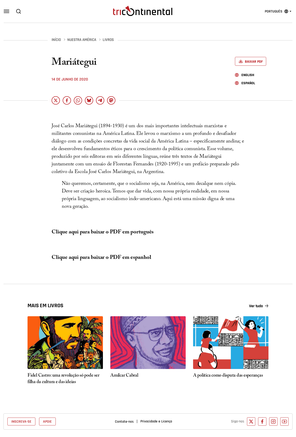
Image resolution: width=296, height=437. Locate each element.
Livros (108, 40)
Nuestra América (81, 40)
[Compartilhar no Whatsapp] (78, 100)
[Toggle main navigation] (6, 11)
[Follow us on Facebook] (262, 421)
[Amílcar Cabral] (148, 342)
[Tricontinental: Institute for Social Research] (142, 11)
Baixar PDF (254, 61)
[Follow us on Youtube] (284, 421)
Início (56, 40)
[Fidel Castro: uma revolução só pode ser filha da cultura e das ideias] (65, 342)
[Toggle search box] (18, 11)
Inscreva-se (21, 421)
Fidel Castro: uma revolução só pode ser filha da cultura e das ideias (63, 379)
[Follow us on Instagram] (273, 421)
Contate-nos (124, 421)
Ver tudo (256, 306)
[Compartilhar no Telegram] (100, 100)
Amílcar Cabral (124, 376)
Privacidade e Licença (156, 421)
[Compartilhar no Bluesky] (89, 100)
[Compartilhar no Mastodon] (111, 100)
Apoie (47, 421)
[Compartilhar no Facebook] (67, 100)
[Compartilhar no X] (56, 100)
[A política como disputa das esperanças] (230, 342)
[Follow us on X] (251, 421)
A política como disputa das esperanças (228, 376)
